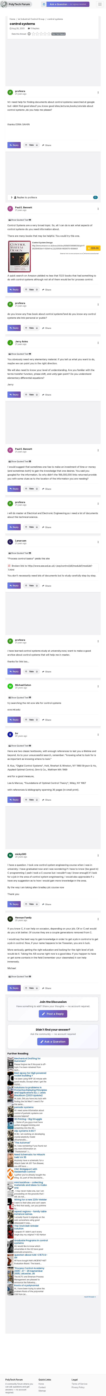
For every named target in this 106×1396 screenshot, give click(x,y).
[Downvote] (37, 145)
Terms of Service (79, 1384)
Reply (15, 145)
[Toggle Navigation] (100, 4)
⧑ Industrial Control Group (31, 19)
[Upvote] (26, 145)
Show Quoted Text (20, 220)
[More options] (98, 92)
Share (48, 145)
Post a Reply (55, 1013)
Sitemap (42, 1391)
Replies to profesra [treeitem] (56, 197)
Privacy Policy (78, 1387)
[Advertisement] (53, 60)
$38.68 (95, 248)
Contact (42, 1387)
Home (12, 19)
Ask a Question (54, 1041)
